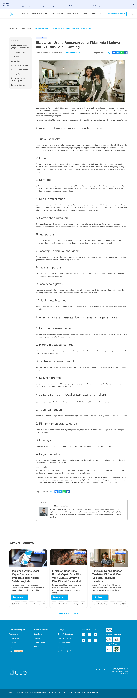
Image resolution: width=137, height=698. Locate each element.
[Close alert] (133, 4)
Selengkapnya (18, 597)
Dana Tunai (38, 634)
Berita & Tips (71, 14)
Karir (101, 14)
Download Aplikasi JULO (116, 14)
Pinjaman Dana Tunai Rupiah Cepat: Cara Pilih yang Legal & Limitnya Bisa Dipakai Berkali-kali (67, 576)
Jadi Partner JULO (64, 651)
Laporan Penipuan (64, 642)
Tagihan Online (39, 642)
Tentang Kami (55, 14)
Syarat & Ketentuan (65, 634)
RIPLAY (36, 647)
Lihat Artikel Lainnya (67, 613)
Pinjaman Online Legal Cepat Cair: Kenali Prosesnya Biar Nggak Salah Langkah (25, 576)
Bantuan (93, 14)
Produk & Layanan (38, 14)
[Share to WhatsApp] (122, 52)
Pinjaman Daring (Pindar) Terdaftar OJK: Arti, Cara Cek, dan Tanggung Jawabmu (107, 576)
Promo (85, 14)
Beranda (25, 14)
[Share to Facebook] (114, 52)
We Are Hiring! (18, 651)
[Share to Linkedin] (126, 52)
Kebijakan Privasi (64, 638)
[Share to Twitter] (118, 52)
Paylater (37, 638)
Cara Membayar (64, 647)
